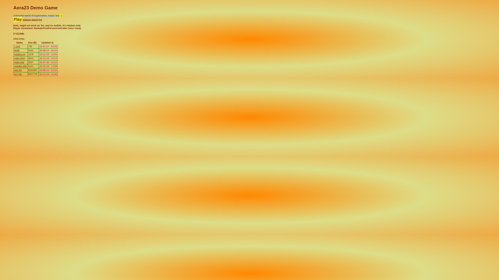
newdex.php (20, 66)
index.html (19, 58)
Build (16, 50)
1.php (17, 46)
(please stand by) (28, 19)
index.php (19, 62)
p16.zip (18, 70)
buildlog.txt (19, 54)
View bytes (18, 38)
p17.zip (18, 74)
